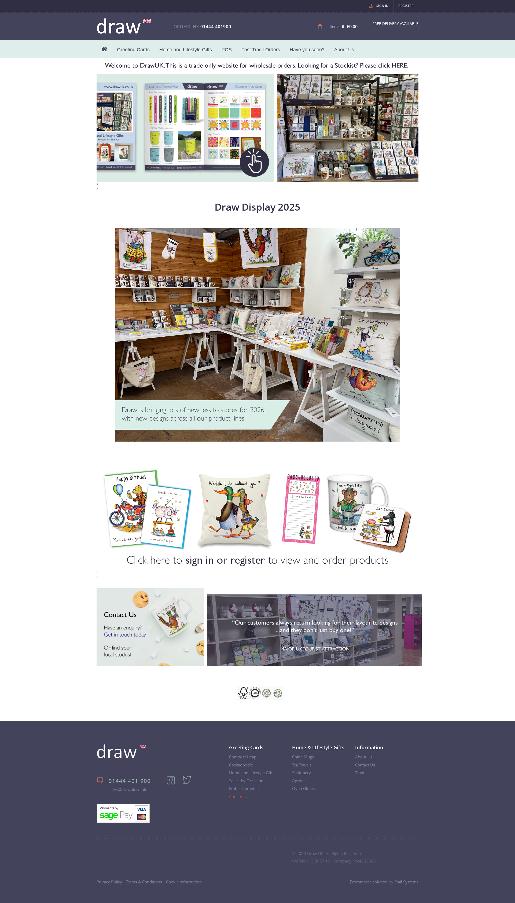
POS (227, 49)
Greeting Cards (133, 49)
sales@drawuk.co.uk (127, 789)
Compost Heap (242, 756)
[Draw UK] (121, 757)
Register (406, 5)
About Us (344, 49)
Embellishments (244, 788)
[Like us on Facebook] (174, 783)
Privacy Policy (109, 881)
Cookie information (184, 881)
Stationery (301, 772)
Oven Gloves (304, 788)
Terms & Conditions (144, 881)
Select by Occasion (246, 780)
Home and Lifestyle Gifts (185, 49)
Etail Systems (406, 881)
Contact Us (365, 765)
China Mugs (303, 756)
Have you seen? (307, 49)
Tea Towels (301, 765)
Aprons (299, 780)
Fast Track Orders (260, 49)
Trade (360, 772)
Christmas (238, 796)
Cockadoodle (241, 765)
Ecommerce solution (369, 881)
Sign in (382, 5)
